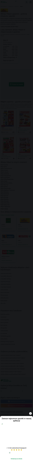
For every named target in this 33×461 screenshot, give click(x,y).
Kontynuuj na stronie (16, 458)
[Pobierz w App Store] (16, 454)
